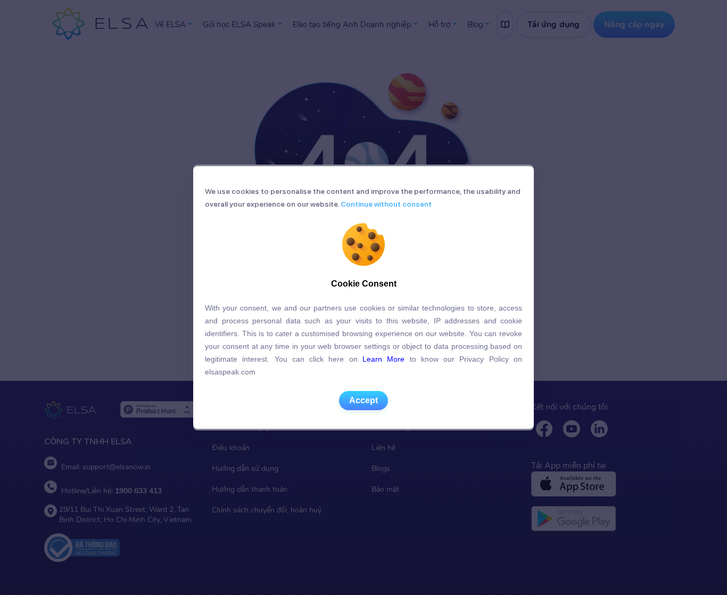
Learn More (383, 359)
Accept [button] (363, 400)
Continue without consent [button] (385, 204)
